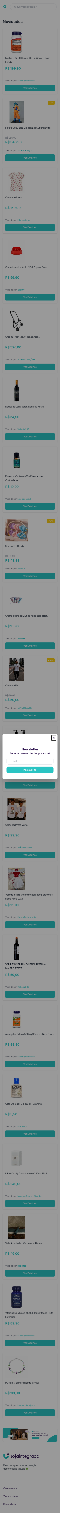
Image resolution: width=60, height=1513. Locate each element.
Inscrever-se (30, 769)
